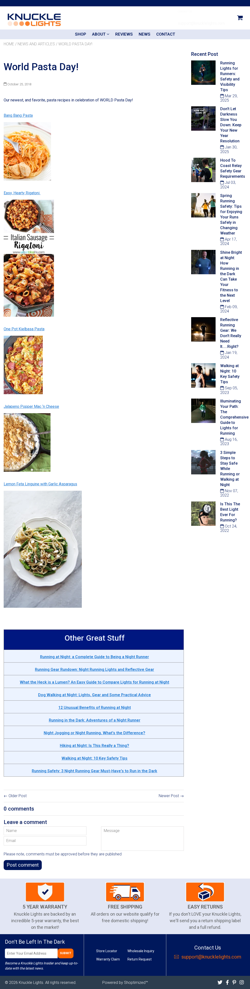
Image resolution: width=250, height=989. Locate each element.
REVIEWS (124, 34)
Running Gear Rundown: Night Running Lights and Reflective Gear (94, 669)
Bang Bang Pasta (18, 115)
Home (9, 44)
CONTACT (165, 34)
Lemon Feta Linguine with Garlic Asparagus (40, 484)
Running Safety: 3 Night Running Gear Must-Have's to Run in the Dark (94, 771)
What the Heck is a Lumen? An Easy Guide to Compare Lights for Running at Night (94, 682)
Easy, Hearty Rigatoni (22, 193)
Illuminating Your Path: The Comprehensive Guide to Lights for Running (234, 417)
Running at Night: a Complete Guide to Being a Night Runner (94, 657)
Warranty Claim (108, 959)
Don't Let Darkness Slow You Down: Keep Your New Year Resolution (230, 125)
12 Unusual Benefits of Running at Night (94, 707)
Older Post (18, 795)
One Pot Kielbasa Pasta (24, 329)
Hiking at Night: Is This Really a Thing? (94, 745)
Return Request (139, 959)
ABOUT (99, 34)
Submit (65, 953)
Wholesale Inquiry (140, 951)
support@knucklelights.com (211, 957)
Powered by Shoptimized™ (125, 982)
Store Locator (106, 951)
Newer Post (169, 795)
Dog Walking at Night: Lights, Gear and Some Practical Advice (94, 695)
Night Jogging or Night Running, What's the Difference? (94, 733)
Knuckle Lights (31, 982)
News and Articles (36, 44)
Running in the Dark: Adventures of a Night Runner (94, 720)
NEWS (144, 34)
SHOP (80, 34)
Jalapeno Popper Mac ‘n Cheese (31, 406)
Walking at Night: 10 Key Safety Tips (94, 758)
